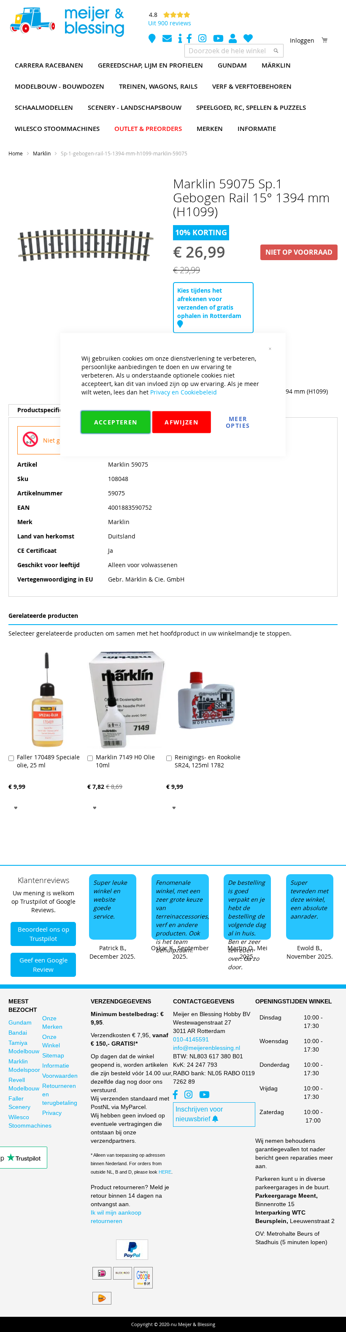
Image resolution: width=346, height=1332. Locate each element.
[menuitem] (48, 65)
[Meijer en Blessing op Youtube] (218, 39)
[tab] (46, 410)
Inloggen (302, 40)
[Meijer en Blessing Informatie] (180, 39)
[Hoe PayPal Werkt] (132, 1257)
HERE (165, 1171)
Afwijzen (181, 422)
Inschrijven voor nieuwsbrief (199, 1114)
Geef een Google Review (43, 964)
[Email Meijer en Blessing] (167, 39)
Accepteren (116, 422)
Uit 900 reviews (169, 23)
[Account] (233, 39)
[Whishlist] (248, 39)
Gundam (20, 1022)
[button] (15, 806)
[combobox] (234, 50)
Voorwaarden (60, 1075)
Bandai (17, 1032)
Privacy (52, 1112)
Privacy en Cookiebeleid (183, 392)
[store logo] (66, 22)
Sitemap (53, 1055)
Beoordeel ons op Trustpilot (43, 933)
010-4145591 (191, 1039)
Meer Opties (238, 422)
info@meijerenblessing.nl (206, 1047)
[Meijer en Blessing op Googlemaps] (153, 39)
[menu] (173, 97)
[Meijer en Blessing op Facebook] (190, 39)
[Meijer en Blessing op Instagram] (203, 39)
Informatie (55, 1065)
